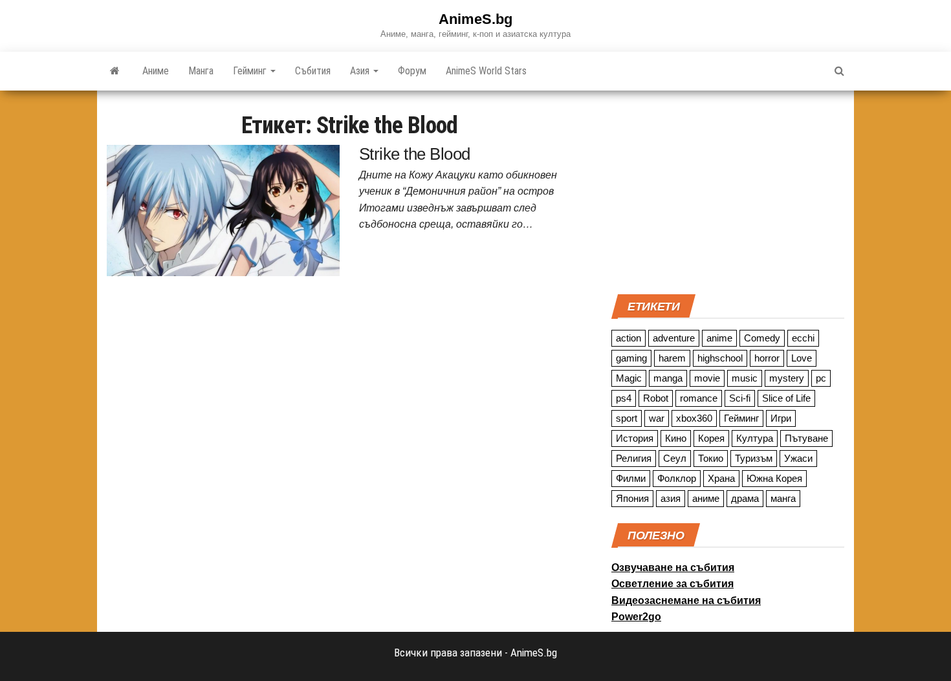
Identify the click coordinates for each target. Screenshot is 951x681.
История (634, 438)
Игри (781, 418)
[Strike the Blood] (223, 209)
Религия (633, 458)
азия (671, 498)
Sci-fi (739, 398)
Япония (632, 498)
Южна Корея (774, 478)
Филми (631, 478)
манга (783, 498)
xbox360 (694, 418)
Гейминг (251, 71)
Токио (710, 458)
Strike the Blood (414, 154)
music (745, 378)
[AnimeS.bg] (115, 71)
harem (672, 357)
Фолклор (676, 478)
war (656, 418)
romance (698, 398)
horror (767, 357)
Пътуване (806, 438)
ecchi (803, 337)
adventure (674, 337)
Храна (721, 478)
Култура (754, 438)
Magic (629, 378)
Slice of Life (786, 398)
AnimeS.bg (475, 19)
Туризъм (753, 458)
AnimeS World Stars (486, 71)
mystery (786, 378)
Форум (412, 71)
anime (719, 337)
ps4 (623, 398)
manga (668, 378)
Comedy (762, 337)
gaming (631, 357)
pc (821, 378)
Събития (313, 71)
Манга (200, 71)
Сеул (674, 458)
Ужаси (798, 458)
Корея (711, 438)
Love (801, 357)
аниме (705, 498)
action (628, 337)
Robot (655, 398)
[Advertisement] (727, 190)
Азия (361, 71)
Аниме (155, 71)
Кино (675, 438)
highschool (720, 357)
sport (626, 418)
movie (707, 378)
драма (745, 498)
